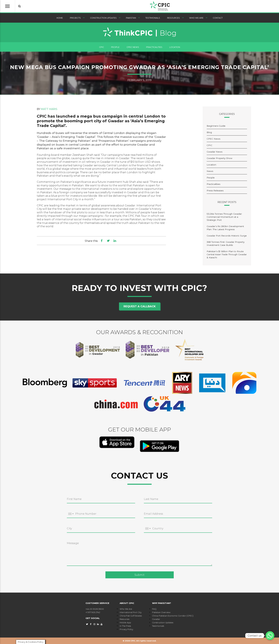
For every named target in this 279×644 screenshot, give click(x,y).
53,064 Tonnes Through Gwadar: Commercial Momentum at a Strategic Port (224, 217)
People (115, 47)
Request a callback (140, 306)
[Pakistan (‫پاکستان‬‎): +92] (70, 514)
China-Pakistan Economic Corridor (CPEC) (172, 616)
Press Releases (215, 190)
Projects (75, 18)
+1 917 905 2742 (93, 612)
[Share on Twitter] (108, 241)
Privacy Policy (126, 629)
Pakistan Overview (161, 612)
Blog (209, 132)
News (210, 171)
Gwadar (156, 619)
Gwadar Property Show (219, 158)
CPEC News (133, 47)
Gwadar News (214, 151)
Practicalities (154, 47)
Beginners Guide (216, 126)
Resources (173, 18)
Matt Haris (49, 109)
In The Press (125, 626)
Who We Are (196, 18)
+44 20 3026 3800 (95, 609)
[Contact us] (270, 635)
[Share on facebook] (101, 241)
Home (60, 18)
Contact (218, 18)
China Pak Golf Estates (131, 616)
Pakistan (131, 18)
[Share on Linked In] (115, 241)
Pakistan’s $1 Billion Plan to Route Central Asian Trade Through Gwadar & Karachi (227, 254)
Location (174, 47)
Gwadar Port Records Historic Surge (227, 235)
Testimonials (152, 18)
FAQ (154, 609)
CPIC (101, 47)
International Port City (131, 612)
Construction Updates (103, 18)
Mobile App (125, 622)
